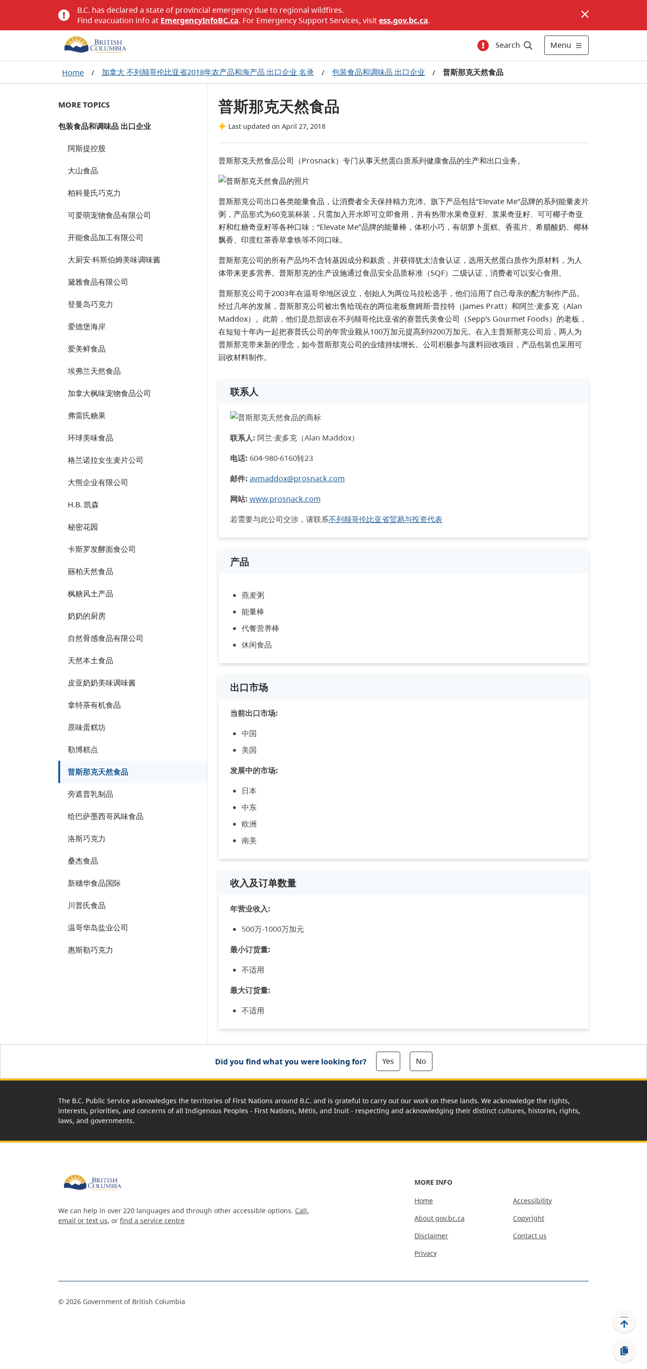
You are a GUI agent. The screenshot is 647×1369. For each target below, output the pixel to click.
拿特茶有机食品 (94, 705)
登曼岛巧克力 (90, 304)
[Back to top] (624, 1321)
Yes (388, 1061)
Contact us (530, 1235)
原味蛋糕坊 (87, 727)
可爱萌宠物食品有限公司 (109, 215)
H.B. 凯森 (83, 504)
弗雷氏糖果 (87, 415)
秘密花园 (83, 527)
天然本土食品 (90, 660)
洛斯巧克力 (87, 838)
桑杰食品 (83, 861)
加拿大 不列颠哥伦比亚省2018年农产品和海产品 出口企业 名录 (208, 72)
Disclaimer (431, 1235)
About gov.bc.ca (439, 1218)
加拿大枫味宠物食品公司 (109, 393)
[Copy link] (624, 1351)
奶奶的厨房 (87, 616)
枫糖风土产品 (90, 593)
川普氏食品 (87, 905)
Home (73, 72)
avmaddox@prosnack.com (297, 478)
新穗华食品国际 (94, 883)
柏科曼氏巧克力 (94, 193)
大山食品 (83, 170)
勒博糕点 (83, 749)
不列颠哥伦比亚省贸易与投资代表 (385, 519)
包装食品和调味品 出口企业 (378, 72)
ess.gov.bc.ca (403, 20)
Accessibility (532, 1200)
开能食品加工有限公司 (106, 237)
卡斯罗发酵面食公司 (102, 549)
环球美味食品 (90, 437)
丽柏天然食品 (90, 571)
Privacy (425, 1253)
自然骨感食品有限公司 (106, 638)
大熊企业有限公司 (98, 482)
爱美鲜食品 (87, 348)
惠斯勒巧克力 (90, 950)
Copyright (528, 1218)
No (421, 1061)
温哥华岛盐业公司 (98, 927)
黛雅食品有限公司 (98, 282)
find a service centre (152, 1220)
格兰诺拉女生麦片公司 (106, 460)
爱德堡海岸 (87, 326)
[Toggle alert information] (483, 45)
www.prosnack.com (285, 499)
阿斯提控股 (87, 148)
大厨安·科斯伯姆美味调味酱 (114, 259)
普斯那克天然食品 (98, 771)
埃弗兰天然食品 (94, 371)
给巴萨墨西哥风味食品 (106, 816)
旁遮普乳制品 (90, 794)
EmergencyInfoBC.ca (200, 20)
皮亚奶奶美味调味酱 (102, 682)
